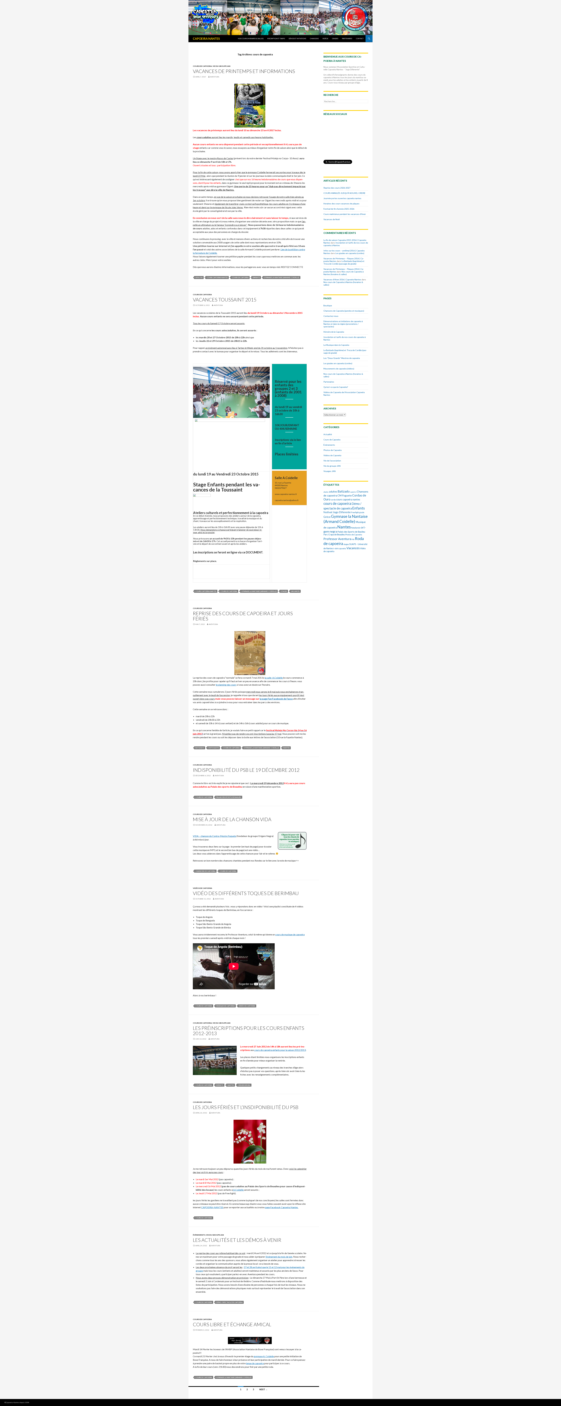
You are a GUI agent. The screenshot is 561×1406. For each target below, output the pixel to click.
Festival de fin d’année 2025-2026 (338, 209)
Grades (335, 38)
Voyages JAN (329, 471)
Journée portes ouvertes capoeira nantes (342, 198)
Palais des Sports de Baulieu (228, 797)
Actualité (327, 434)
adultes (199, 277)
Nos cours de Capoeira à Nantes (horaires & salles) (343, 272)
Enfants (256, 277)
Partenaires (347, 38)
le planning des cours (226, 684)
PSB (353, 539)
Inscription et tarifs (276, 38)
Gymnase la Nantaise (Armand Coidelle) (281, 277)
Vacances (295, 591)
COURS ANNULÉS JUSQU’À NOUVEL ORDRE (344, 193)
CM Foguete (213, 748)
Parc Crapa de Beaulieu (334, 534)
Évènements (199, 1235)
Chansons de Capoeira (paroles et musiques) (343, 311)
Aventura (214, 77)
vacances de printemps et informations (244, 71)
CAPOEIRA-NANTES (212, 1207)
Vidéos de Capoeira (202, 888)
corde (333, 500)
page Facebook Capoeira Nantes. (281, 1207)
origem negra (244, 1085)
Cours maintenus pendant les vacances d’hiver (344, 214)
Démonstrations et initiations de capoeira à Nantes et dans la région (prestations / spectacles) (343, 324)
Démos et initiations (297, 38)
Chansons (314, 38)
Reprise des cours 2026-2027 (336, 188)
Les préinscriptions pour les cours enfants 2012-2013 (248, 1030)
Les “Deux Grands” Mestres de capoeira (341, 358)
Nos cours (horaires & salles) (251, 38)
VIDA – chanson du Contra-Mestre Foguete (214, 836)
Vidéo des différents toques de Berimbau (246, 893)
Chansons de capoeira (205, 871)
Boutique (327, 305)
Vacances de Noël (331, 219)
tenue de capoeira (255, 1363)
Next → (263, 1389)
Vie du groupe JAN (221, 66)
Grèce (327, 516)
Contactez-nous (330, 316)
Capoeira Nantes (206, 38)
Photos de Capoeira (332, 450)
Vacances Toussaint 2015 (224, 299)
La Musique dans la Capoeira (336, 345)
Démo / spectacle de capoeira (229, 1302)
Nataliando (355, 528)
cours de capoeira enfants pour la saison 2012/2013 (280, 1050)
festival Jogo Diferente (337, 512)
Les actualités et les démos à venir (237, 1240)
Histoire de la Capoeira (333, 332)
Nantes (286, 748)
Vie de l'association (332, 460)
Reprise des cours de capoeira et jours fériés (243, 615)
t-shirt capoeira (339, 548)
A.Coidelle (238, 1189)
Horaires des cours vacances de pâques (341, 203)
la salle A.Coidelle (274, 677)
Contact (360, 38)
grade (361, 512)
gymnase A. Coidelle (264, 1356)
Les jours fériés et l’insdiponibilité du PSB (245, 1107)
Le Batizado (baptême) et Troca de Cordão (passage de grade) (343, 262)
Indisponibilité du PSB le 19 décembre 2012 (246, 770)
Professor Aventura (337, 539)
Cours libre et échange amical (232, 1324)
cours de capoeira (240, 277)
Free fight (355, 512)
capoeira (353, 492)
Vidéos (325, 38)
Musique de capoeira (225, 1006)
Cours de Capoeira (202, 66)
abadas (326, 492)
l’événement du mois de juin (278, 1256)
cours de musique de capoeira (290, 934)
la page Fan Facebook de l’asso (276, 698)
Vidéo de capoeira (247, 1006)
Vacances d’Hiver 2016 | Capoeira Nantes (342, 279)
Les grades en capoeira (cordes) (349, 253)
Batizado (199, 748)
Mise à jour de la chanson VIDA (232, 819)
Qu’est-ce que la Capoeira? (335, 387)
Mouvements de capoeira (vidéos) (338, 368)
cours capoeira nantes (217, 277)
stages (284, 591)
